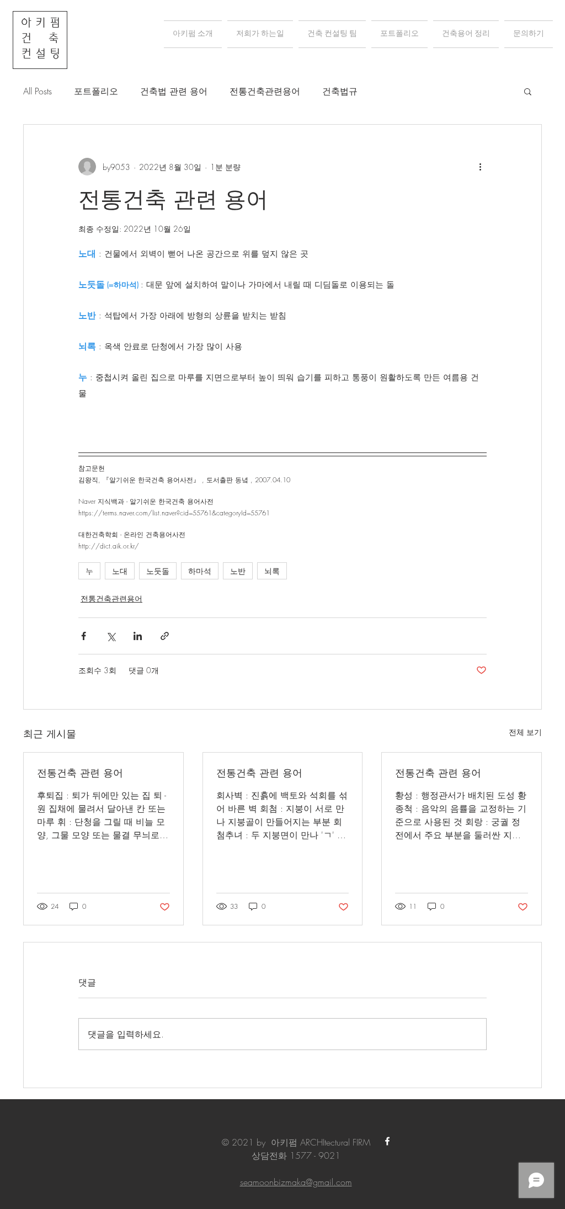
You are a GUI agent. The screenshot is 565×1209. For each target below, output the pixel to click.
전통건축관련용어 (265, 91)
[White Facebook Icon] (387, 1141)
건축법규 (340, 91)
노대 (119, 571)
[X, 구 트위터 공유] (110, 636)
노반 (238, 571)
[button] (528, 91)
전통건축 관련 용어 (80, 772)
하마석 (199, 571)
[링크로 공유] (164, 636)
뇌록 (272, 571)
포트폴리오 (96, 91)
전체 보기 (525, 732)
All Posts (37, 91)
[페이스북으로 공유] (83, 636)
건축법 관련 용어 (173, 91)
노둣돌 (157, 571)
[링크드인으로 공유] (137, 636)
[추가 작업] (480, 166)
